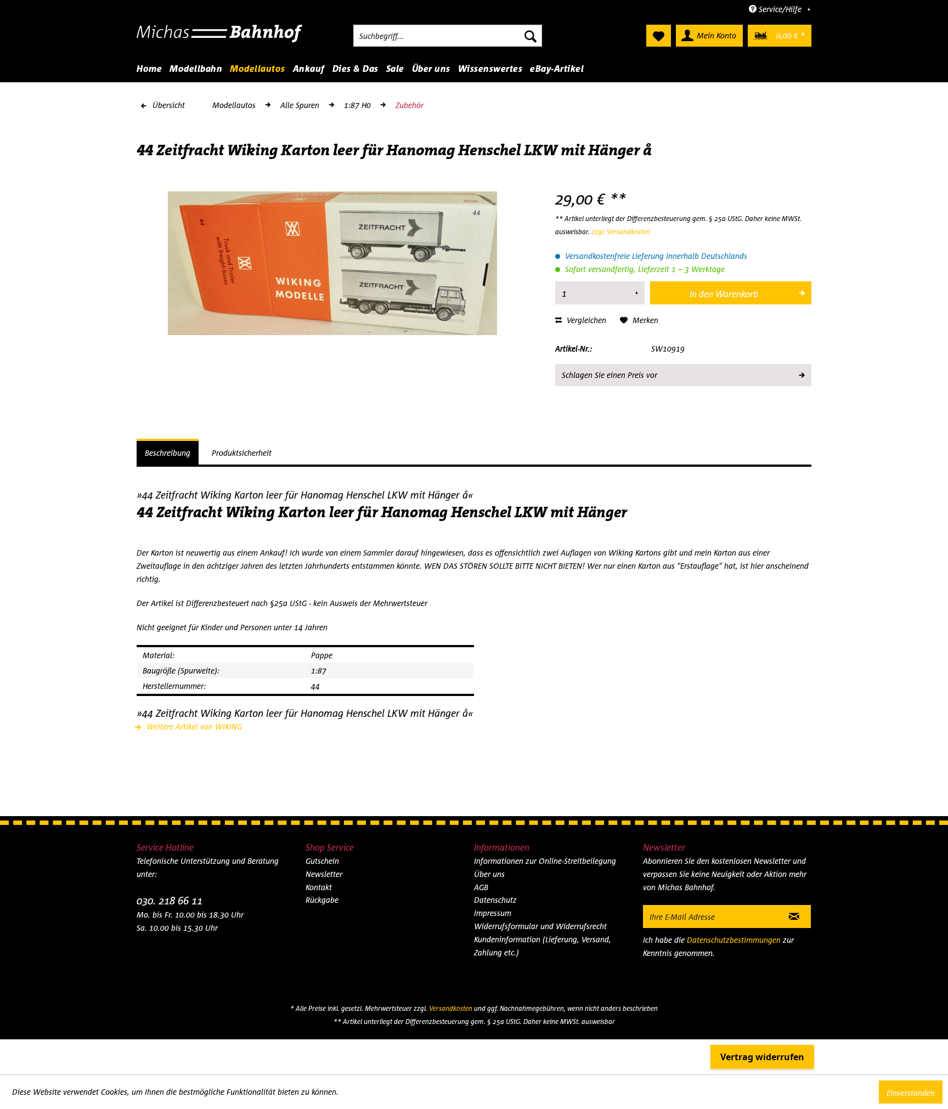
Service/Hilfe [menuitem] (780, 9)
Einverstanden (911, 1092)
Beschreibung (167, 452)
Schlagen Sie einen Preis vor (609, 375)
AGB (481, 887)
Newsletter (324, 874)
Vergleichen (585, 320)
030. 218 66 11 (169, 900)
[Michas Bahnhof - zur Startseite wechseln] (220, 38)
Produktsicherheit (242, 452)
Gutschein (322, 860)
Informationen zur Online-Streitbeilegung (545, 860)
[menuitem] (447, 36)
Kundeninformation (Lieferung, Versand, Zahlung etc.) (542, 946)
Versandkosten (450, 1008)
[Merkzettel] (658, 36)
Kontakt (319, 887)
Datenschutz (495, 899)
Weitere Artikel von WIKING (193, 726)
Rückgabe (322, 899)
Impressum (492, 913)
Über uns (489, 874)
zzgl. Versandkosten (620, 232)
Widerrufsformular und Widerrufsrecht (540, 926)
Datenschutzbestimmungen (734, 939)
